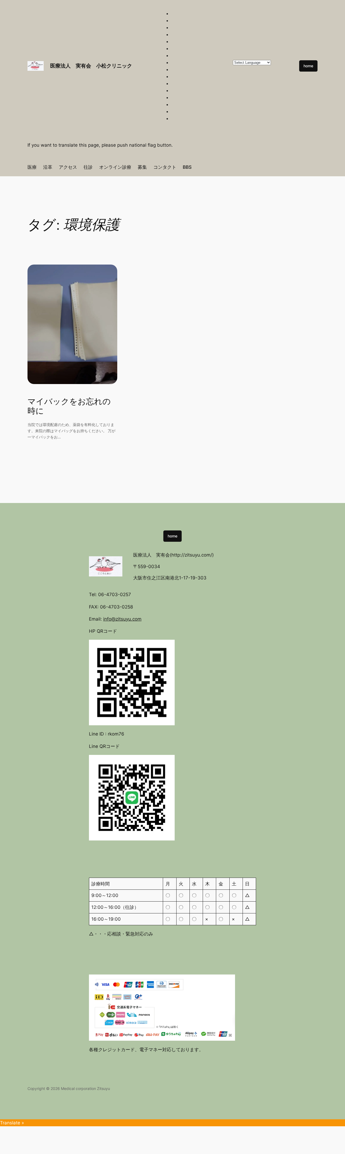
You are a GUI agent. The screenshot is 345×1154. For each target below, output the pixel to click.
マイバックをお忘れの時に (69, 406)
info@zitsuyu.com (122, 619)
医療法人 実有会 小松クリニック (91, 65)
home (308, 66)
